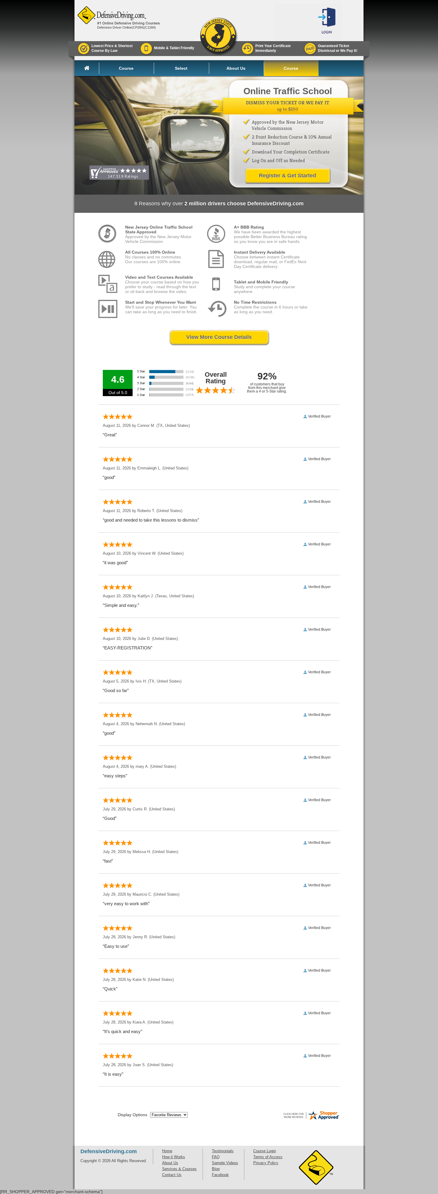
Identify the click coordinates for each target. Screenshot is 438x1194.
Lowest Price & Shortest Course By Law (112, 48)
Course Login (291, 70)
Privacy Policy (265, 1163)
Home (91, 68)
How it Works (173, 1157)
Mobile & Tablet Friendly (174, 48)
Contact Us (171, 1175)
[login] (328, 22)
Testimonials (223, 1151)
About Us (236, 68)
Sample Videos (225, 1163)
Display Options (132, 1114)
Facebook (220, 1175)
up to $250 (287, 109)
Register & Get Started (287, 176)
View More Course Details (219, 337)
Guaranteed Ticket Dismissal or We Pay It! (337, 48)
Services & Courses (179, 1169)
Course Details (126, 70)
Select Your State (181, 70)
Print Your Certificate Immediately (273, 48)
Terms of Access (267, 1157)
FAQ (216, 1157)
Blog (216, 1169)
